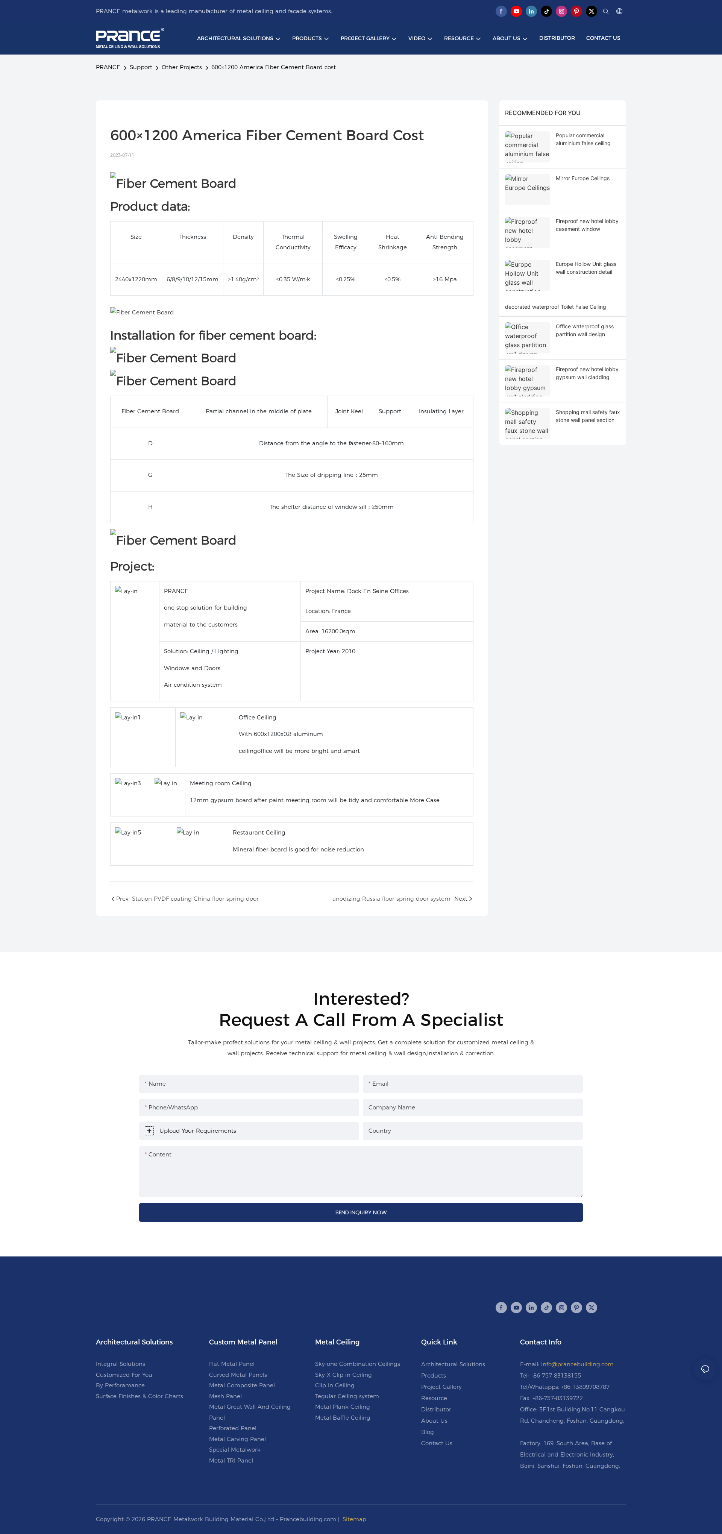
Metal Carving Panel (237, 1439)
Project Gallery (441, 1386)
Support (141, 67)
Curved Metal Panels (238, 1374)
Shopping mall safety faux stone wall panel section (588, 416)
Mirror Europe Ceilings (583, 178)
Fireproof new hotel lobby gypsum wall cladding (587, 373)
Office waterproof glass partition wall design (585, 330)
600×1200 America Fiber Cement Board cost (273, 67)
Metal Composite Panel (242, 1385)
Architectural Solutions (453, 1364)
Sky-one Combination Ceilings (357, 1363)
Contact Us (436, 1443)
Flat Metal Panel (232, 1363)
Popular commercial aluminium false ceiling (583, 139)
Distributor (436, 1409)
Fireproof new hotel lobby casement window (587, 225)
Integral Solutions (120, 1363)
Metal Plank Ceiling (342, 1406)
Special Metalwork (235, 1449)
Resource (434, 1398)
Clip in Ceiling (335, 1385)
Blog (427, 1431)
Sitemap (354, 1519)
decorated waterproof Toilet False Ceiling (555, 306)
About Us (434, 1420)
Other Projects (182, 67)
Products (433, 1375)
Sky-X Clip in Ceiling (343, 1374)
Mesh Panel (225, 1396)
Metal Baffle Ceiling (342, 1417)
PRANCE (108, 67)
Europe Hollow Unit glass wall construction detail (586, 268)
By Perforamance (120, 1385)
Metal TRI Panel (231, 1460)
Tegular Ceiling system (347, 1396)
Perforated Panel (232, 1428)
